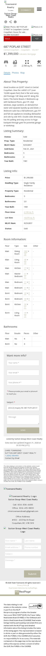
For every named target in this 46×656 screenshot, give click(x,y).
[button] (26, 10)
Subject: (10, 402)
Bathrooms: (11, 326)
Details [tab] (7, 72)
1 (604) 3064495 (12, 455)
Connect (26, 10)
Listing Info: (11, 171)
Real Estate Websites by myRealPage (23, 588)
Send (23, 430)
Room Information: (15, 239)
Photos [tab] (15, 72)
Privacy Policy (22, 585)
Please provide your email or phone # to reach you (22, 392)
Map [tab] (22, 72)
